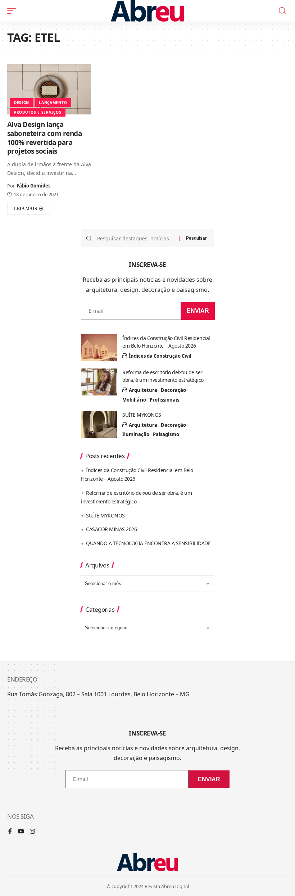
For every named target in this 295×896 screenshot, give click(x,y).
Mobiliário (134, 400)
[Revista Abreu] (148, 11)
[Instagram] (32, 832)
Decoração (173, 390)
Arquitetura (143, 390)
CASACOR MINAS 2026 (111, 529)
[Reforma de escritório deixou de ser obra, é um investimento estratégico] (99, 381)
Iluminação (135, 434)
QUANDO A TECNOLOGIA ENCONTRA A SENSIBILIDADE (148, 543)
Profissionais (164, 400)
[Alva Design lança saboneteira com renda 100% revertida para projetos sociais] (49, 89)
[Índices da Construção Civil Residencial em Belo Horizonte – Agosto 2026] (99, 347)
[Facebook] (10, 832)
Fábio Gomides (33, 185)
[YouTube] (21, 832)
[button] (13, 11)
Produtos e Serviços (37, 112)
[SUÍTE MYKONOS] (99, 424)
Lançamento (53, 102)
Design (21, 102)
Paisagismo (166, 434)
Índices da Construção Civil (160, 356)
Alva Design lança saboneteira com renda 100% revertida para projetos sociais (44, 138)
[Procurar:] (135, 238)
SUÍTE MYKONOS (141, 414)
